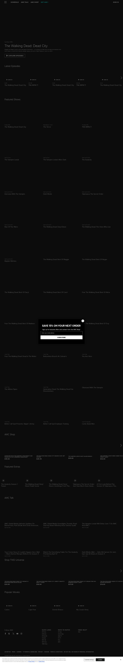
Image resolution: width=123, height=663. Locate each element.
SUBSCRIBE (61, 337)
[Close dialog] (83, 321)
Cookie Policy (42, 661)
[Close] (120, 659)
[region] (61, 660)
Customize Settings (89, 659)
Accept (100, 659)
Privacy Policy (31, 661)
